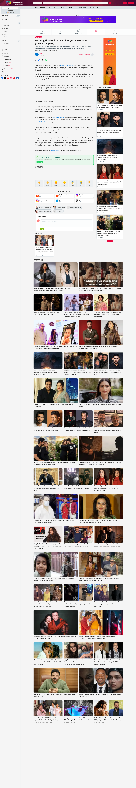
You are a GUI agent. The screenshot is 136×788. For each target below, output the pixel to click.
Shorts (6, 65)
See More (4, 46)
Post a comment (85, 54)
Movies (6, 28)
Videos (6, 53)
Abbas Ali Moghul (59, 117)
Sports (5, 37)
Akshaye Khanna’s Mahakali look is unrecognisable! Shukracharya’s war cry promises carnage (108, 157)
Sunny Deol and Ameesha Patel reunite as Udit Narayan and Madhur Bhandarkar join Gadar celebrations (44, 250)
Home (5, 19)
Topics (49, 7)
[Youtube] (8, 78)
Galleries (6, 56)
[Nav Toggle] (2, 3)
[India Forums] (14, 3)
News (3, 23)
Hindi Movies (39, 37)
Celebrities (7, 50)
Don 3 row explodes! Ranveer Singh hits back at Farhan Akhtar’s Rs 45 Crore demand (109, 106)
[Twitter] (5, 78)
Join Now (39, 162)
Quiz (55, 7)
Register (131, 3)
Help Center (7, 72)
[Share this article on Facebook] (39, 60)
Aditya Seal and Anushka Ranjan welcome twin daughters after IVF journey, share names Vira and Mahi (108, 233)
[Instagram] (11, 78)
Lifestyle (6, 34)
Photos (98, 7)
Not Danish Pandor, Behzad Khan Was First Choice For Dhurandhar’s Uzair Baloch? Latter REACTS (109, 132)
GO (110, 3)
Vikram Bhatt (54, 151)
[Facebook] (2, 78)
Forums (4, 40)
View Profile (41, 55)
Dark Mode (5, 15)
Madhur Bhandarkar (67, 65)
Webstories (82, 7)
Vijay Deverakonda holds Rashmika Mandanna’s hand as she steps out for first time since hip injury (109, 208)
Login (125, 3)
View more (109, 241)
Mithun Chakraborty (45, 122)
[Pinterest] (14, 78)
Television (6, 25)
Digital (5, 31)
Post (42, 229)
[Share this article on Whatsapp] (46, 60)
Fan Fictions (7, 59)
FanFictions (72, 7)
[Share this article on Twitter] (42, 60)
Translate (11, 12)
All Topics (6, 43)
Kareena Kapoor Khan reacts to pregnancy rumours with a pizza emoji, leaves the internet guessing (109, 182)
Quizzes (6, 62)
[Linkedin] (17, 78)
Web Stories (7, 69)
